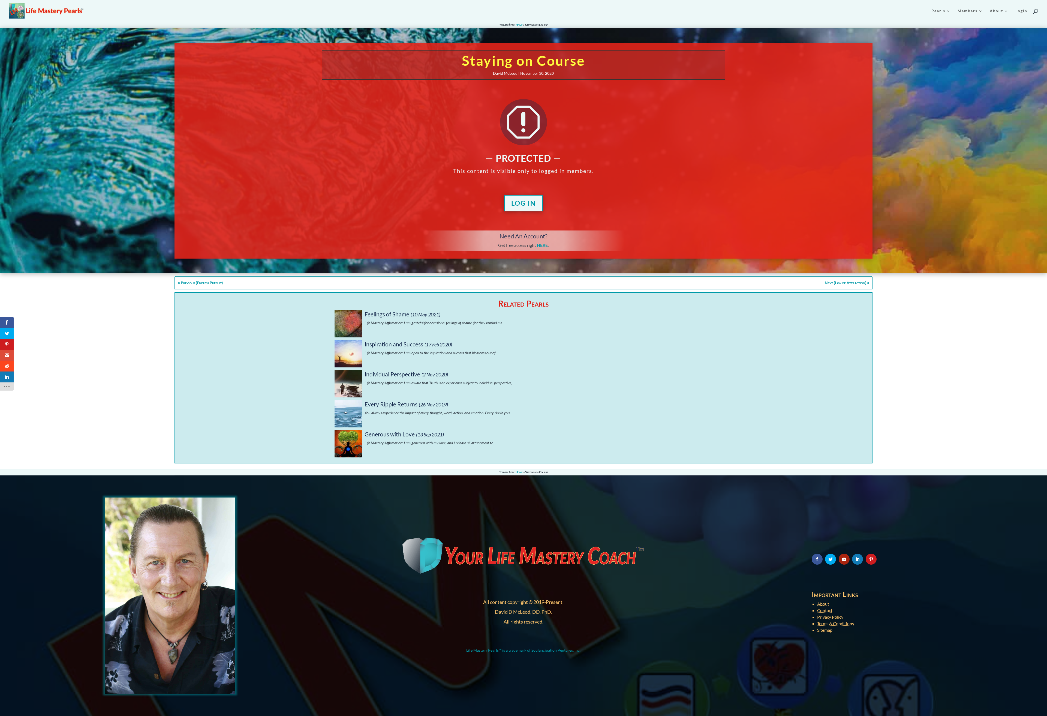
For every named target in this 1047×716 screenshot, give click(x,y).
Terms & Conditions (835, 623)
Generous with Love (390, 434)
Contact (824, 610)
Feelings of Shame (387, 314)
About (823, 603)
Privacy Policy (830, 616)
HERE (542, 245)
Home (519, 24)
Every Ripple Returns (391, 404)
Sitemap (824, 630)
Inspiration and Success (394, 344)
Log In (523, 203)
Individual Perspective (392, 374)
